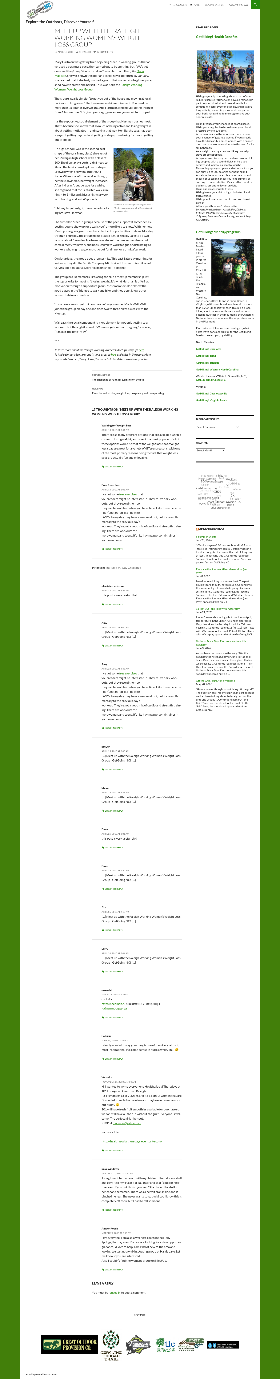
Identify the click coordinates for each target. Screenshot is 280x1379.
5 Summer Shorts (206, 536)
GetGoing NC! (40, 11)
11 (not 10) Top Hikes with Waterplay (218, 608)
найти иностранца (114, 1008)
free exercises (128, 494)
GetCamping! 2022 (238, 4)
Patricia (106, 1035)
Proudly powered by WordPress (42, 1374)
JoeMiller (85, 51)
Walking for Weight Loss (116, 425)
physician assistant (113, 586)
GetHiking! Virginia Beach (211, 400)
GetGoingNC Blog (211, 529)
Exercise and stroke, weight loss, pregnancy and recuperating (128, 391)
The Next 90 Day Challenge (123, 567)
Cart (197, 4)
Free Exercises (110, 485)
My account (180, 4)
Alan (104, 907)
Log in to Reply (114, 466)
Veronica (107, 1077)
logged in (115, 1292)
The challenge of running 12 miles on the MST (119, 377)
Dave (105, 829)
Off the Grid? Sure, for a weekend (215, 680)
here (141, 350)
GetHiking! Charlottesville (211, 393)
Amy (104, 622)
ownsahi (107, 990)
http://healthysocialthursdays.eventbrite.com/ (132, 1141)
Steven (106, 746)
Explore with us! (214, 4)
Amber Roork (110, 1228)
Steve (105, 787)
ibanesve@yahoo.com (127, 1123)
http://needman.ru (114, 1003)
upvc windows (110, 1168)
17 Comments (105, 51)
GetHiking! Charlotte (208, 348)
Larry (105, 948)
